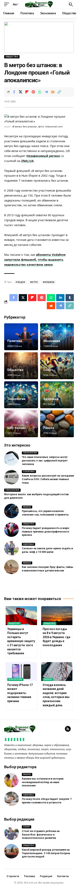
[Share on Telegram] (46, 92)
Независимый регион (43, 156)
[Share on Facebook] (14, 92)
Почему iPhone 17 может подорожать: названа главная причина (20, 693)
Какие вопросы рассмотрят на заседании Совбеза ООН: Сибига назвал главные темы (48, 479)
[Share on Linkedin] (60, 297)
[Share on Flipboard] (27, 92)
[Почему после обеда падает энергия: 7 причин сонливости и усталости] (11, 799)
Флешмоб (48, 282)
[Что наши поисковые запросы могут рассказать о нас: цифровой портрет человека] (11, 458)
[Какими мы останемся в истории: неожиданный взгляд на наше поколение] (11, 780)
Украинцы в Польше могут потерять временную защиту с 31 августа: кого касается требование (21, 641)
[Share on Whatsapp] (40, 92)
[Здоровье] (57, 394)
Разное (48, 428)
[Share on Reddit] (51, 305)
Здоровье (51, 399)
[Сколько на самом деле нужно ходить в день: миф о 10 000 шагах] (11, 548)
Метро (34, 282)
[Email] (53, 92)
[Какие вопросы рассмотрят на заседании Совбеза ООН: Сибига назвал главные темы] (11, 477)
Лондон (20, 282)
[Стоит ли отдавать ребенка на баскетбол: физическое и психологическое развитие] (11, 832)
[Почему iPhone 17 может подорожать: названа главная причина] (21, 671)
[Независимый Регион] (39, 4)
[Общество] (21, 365)
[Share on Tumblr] (70, 297)
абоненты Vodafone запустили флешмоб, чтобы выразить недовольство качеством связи (35, 260)
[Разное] (57, 423)
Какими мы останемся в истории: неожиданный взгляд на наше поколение (43, 782)
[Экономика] (57, 336)
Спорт (48, 370)
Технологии (16, 399)
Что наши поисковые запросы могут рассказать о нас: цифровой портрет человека (45, 461)
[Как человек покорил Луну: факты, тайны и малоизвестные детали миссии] (11, 567)
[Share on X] (20, 92)
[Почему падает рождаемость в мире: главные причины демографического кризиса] (11, 529)
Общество (12, 57)
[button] (7, 4)
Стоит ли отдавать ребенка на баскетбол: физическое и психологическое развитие (40, 835)
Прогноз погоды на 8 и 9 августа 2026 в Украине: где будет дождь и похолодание (56, 637)
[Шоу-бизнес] (21, 423)
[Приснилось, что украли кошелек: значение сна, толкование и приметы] (11, 511)
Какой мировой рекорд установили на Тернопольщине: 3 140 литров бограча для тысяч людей (46, 853)
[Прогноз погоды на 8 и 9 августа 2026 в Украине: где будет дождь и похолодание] (57, 615)
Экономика (51, 341)
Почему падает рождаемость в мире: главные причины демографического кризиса (46, 532)
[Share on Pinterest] (33, 92)
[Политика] (21, 336)
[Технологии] (21, 394)
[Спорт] (57, 365)
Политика (14, 341)
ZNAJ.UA (27, 161)
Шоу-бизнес (16, 428)
